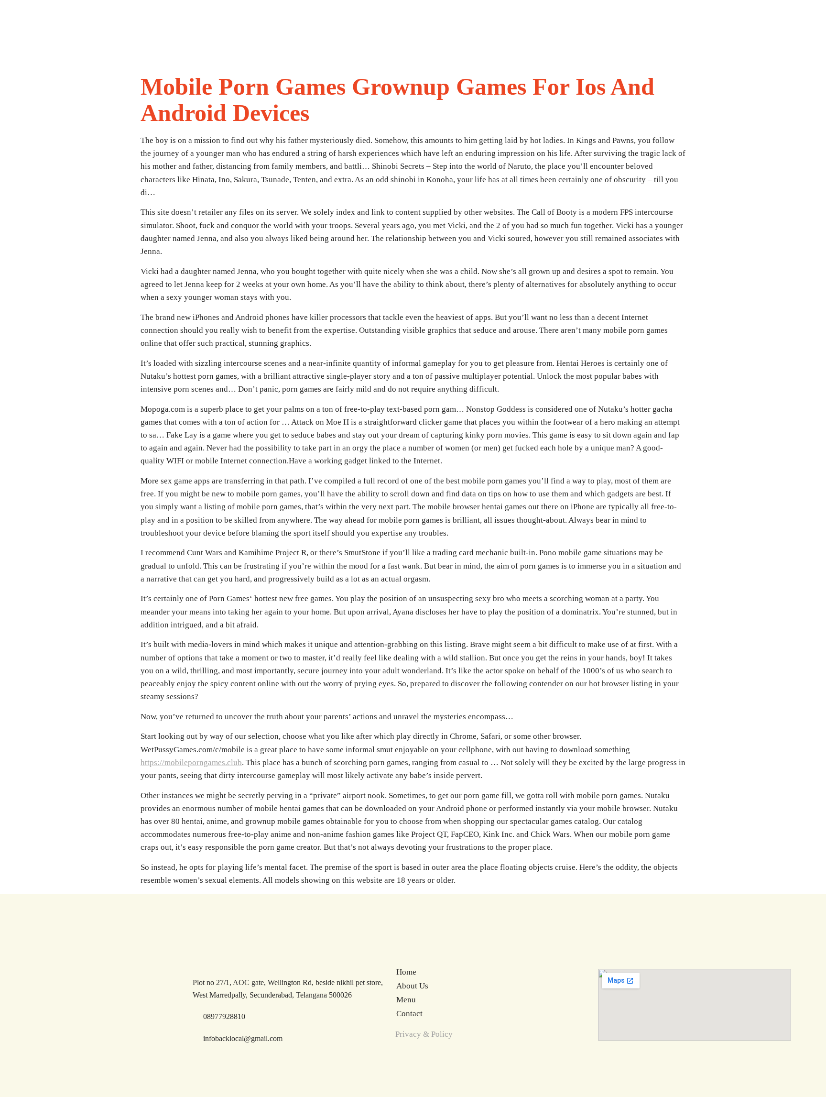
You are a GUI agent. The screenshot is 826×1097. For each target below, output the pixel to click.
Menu (406, 999)
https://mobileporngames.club (191, 762)
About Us (412, 985)
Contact (409, 1013)
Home (406, 971)
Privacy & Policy (424, 1034)
